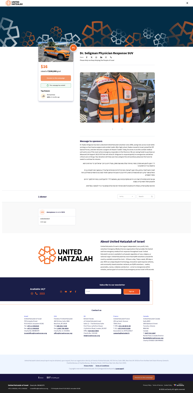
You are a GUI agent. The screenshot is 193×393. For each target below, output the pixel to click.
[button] (187, 3)
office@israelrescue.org (63, 333)
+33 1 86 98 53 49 (124, 326)
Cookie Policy (168, 385)
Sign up (131, 291)
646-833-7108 (61, 326)
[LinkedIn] (101, 57)
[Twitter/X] (91, 57)
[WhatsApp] (96, 57)
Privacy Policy (88, 366)
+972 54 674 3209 (124, 328)
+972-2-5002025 (33, 328)
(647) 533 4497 (150, 333)
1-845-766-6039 (62, 328)
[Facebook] (87, 57)
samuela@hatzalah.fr (121, 333)
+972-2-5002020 (33, 326)
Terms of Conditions (102, 366)
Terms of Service (157, 385)
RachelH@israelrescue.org (153, 338)
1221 (42, 293)
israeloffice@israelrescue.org (35, 333)
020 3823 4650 (93, 331)
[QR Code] (106, 57)
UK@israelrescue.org (92, 336)
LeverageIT (120, 369)
